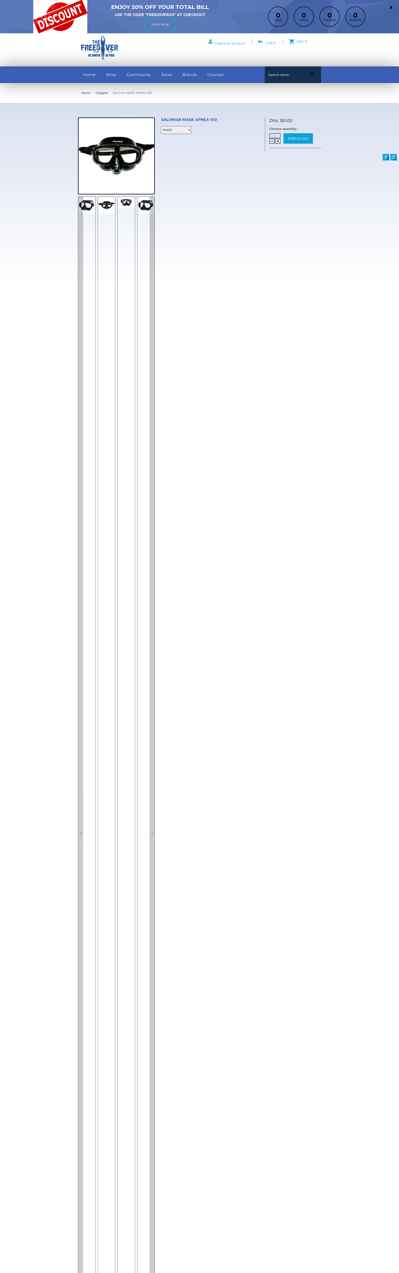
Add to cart (298, 138)
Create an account (230, 43)
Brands (189, 74)
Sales (166, 74)
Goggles (102, 93)
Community (139, 74)
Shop (111, 74)
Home (89, 74)
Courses (215, 74)
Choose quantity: (283, 129)
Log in (271, 43)
